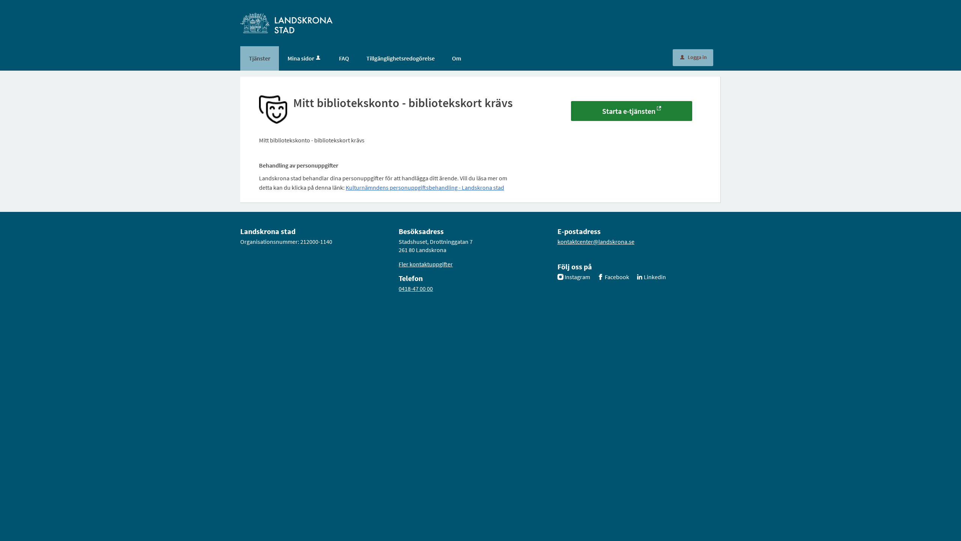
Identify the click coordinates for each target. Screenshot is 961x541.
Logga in (693, 57)
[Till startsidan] (286, 22)
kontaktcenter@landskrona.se (595, 241)
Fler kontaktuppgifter (426, 264)
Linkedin (655, 277)
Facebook (617, 277)
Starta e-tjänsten (628, 111)
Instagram (577, 277)
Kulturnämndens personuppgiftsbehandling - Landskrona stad (425, 187)
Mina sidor (301, 58)
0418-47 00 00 (416, 288)
